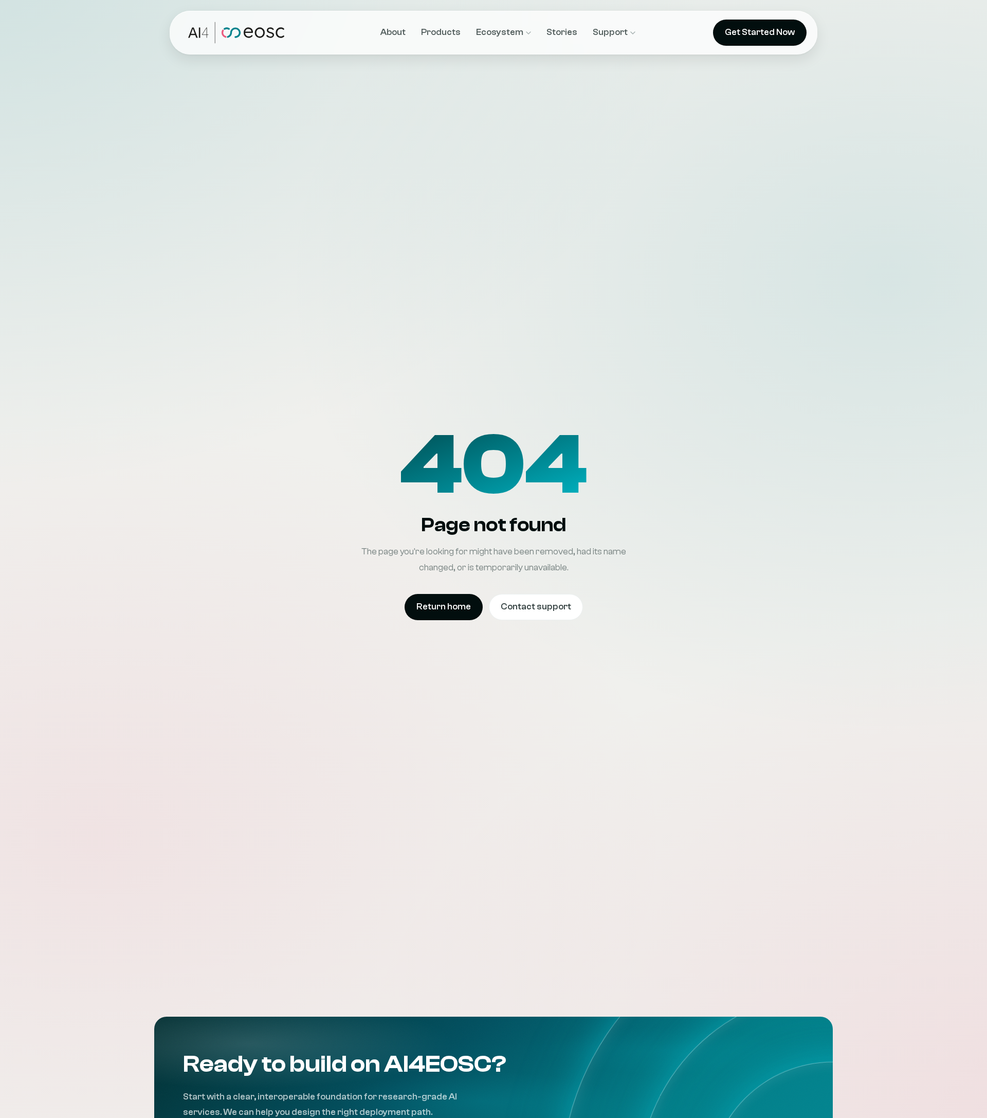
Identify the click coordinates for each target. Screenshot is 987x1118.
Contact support (536, 606)
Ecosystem (499, 32)
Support (610, 32)
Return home (443, 606)
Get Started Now (760, 32)
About (393, 32)
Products (441, 32)
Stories (561, 32)
